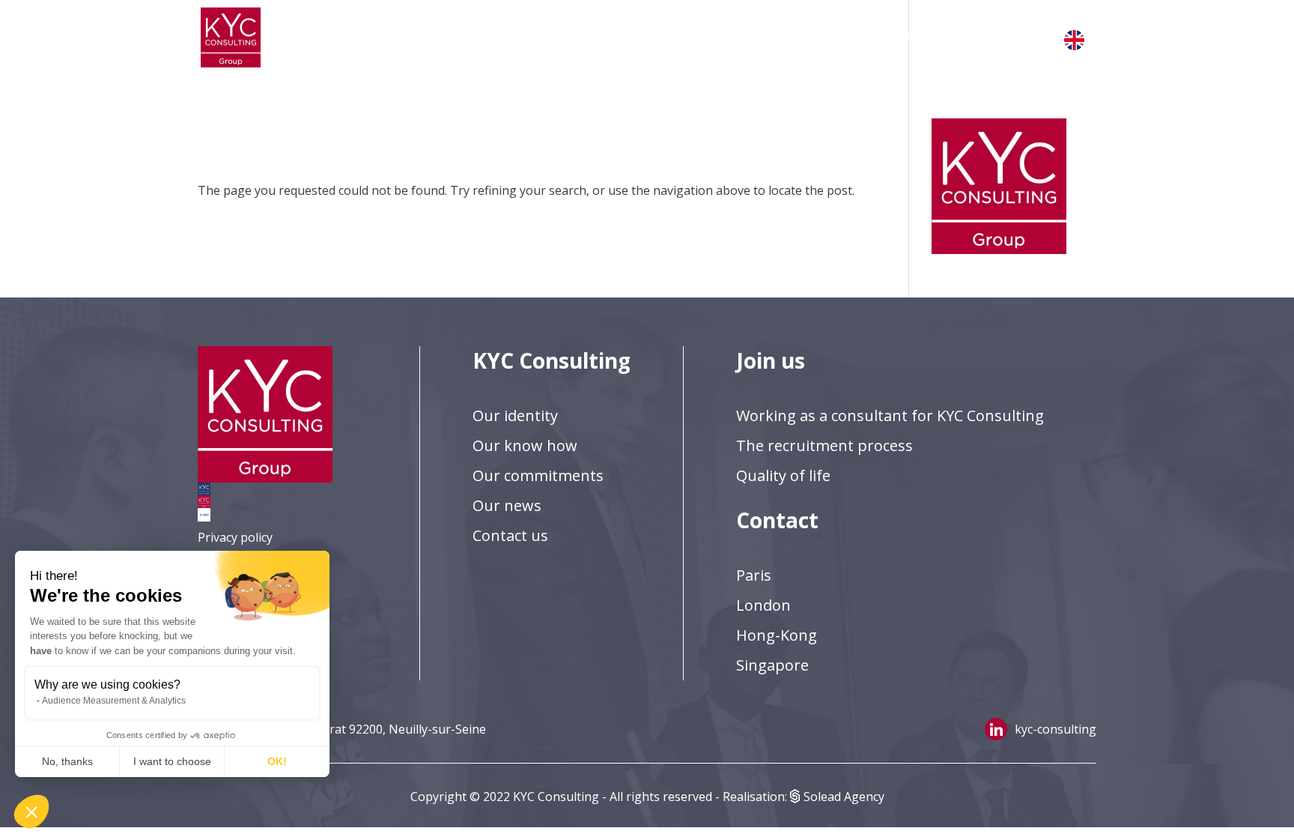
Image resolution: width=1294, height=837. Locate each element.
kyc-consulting (1055, 729)
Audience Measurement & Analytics (114, 700)
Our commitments (796, 37)
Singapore (772, 665)
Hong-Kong (776, 635)
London (763, 605)
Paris (753, 575)
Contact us (985, 37)
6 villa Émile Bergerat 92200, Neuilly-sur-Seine (357, 729)
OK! (277, 761)
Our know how (525, 445)
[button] (31, 812)
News (903, 37)
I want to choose (172, 761)
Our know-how (578, 37)
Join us (675, 37)
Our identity (463, 37)
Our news (507, 505)
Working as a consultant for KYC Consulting (890, 415)
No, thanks (67, 761)
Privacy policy (235, 537)
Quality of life (783, 475)
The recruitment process (824, 445)
